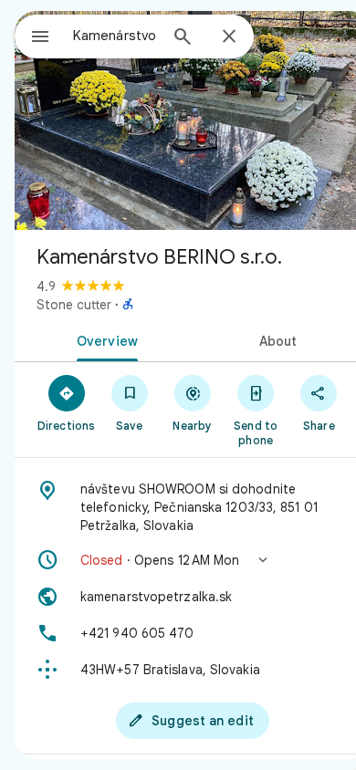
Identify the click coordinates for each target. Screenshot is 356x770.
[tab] (103, 339)
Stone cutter (74, 305)
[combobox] (115, 36)
